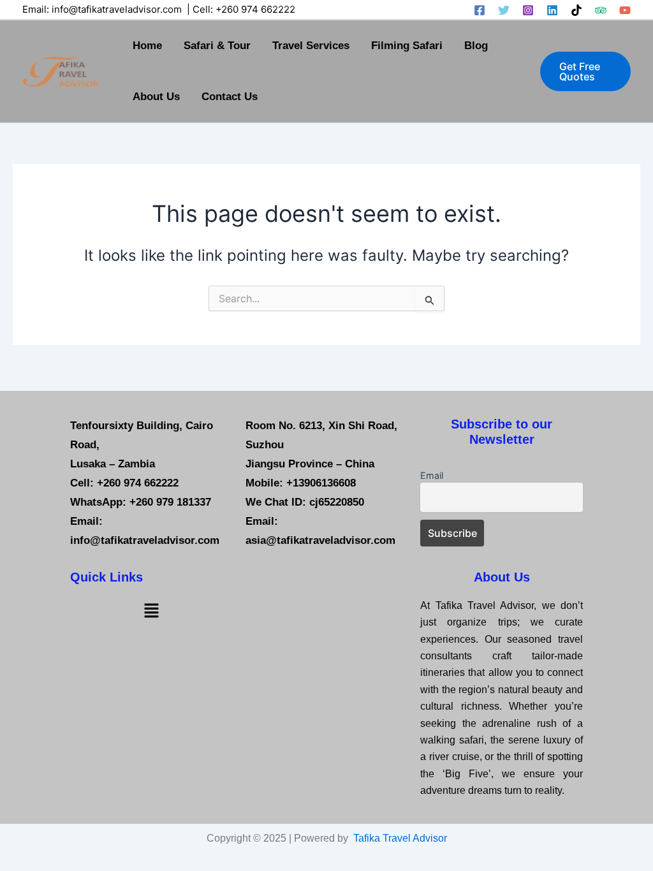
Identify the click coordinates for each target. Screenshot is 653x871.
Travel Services (310, 46)
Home (147, 46)
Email (431, 475)
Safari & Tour (217, 46)
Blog (476, 46)
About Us (156, 97)
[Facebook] (479, 10)
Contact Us (230, 97)
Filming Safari (407, 46)
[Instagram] (528, 10)
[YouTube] (625, 10)
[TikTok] (576, 10)
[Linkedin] (552, 10)
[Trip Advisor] (600, 10)
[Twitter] (504, 10)
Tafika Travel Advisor (400, 838)
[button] (585, 71)
